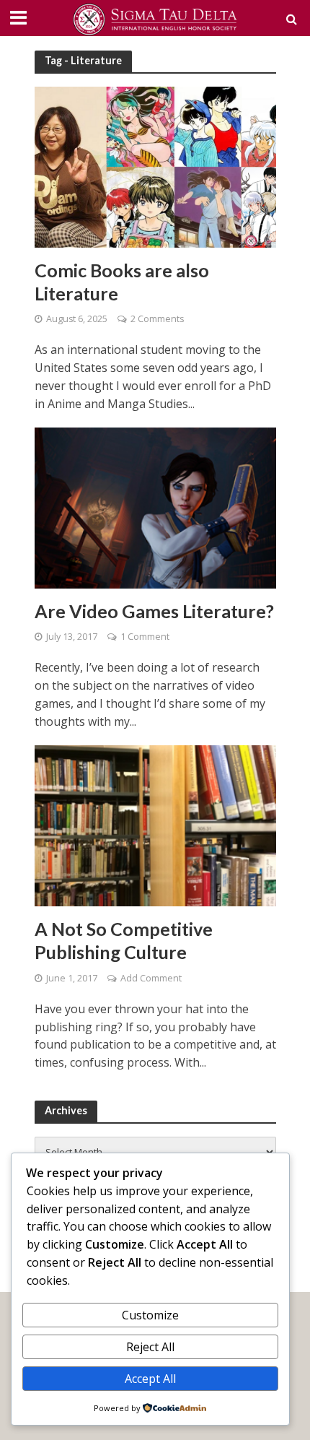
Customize (150, 1315)
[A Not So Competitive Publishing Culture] (155, 825)
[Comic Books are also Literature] (155, 165)
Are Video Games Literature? (154, 611)
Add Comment (151, 978)
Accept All (150, 1379)
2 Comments (157, 319)
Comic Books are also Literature (122, 281)
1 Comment (144, 636)
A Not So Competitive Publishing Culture (124, 940)
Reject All (150, 1347)
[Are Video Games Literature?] (155, 507)
